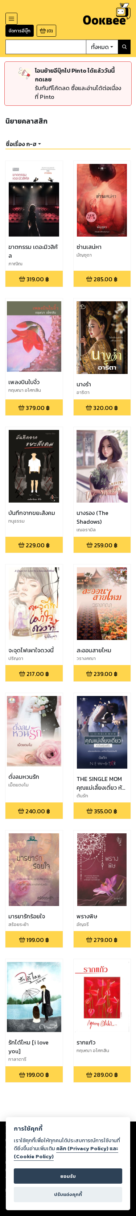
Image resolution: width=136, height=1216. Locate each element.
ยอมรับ (68, 1176)
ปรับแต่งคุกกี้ (68, 1194)
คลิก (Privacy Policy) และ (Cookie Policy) (66, 1152)
